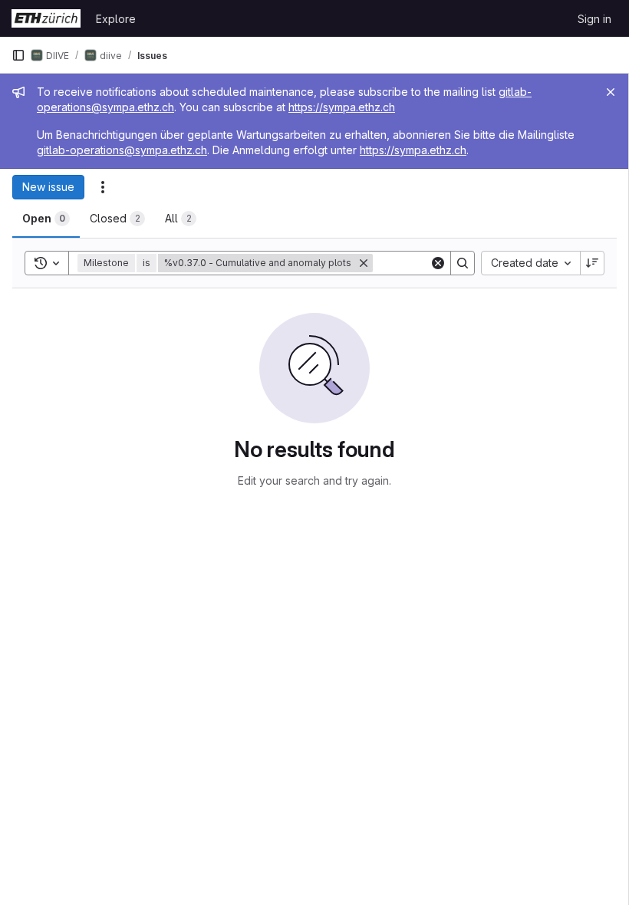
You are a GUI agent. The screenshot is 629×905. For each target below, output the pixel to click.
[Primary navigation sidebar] (18, 55)
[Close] (610, 92)
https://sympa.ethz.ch (341, 107)
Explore (116, 18)
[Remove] (363, 263)
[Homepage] (46, 18)
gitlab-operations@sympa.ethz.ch (122, 149)
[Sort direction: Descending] (592, 263)
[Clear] (438, 263)
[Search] (462, 263)
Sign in (594, 18)
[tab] (46, 218)
